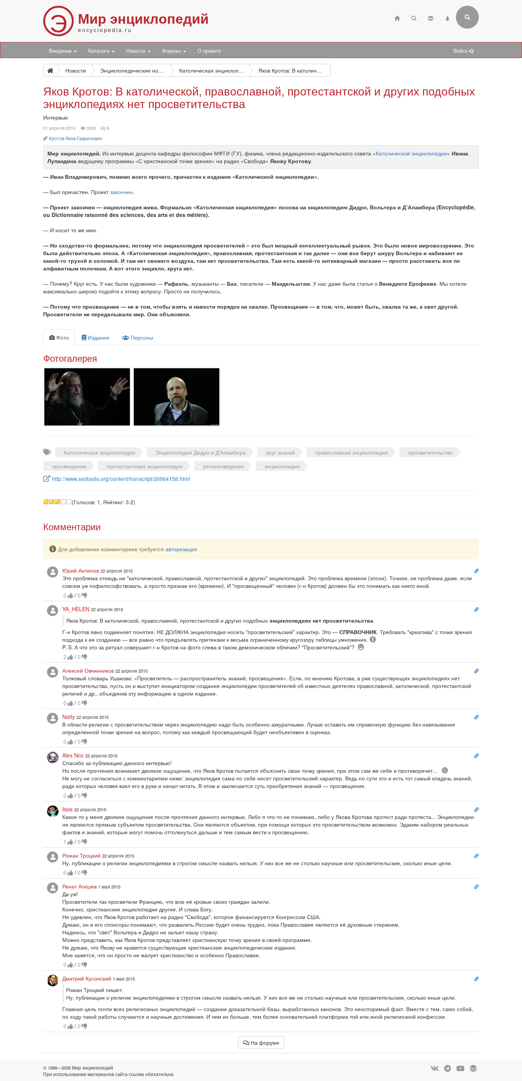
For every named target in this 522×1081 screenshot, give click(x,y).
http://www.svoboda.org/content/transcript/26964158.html (121, 478)
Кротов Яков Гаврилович (75, 138)
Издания (97, 337)
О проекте (209, 50)
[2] (52, 502)
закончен (121, 192)
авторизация (181, 549)
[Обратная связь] (430, 17)
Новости (136, 50)
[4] (63, 502)
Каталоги (99, 50)
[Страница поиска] (413, 17)
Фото (62, 337)
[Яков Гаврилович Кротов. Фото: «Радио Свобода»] (87, 397)
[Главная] (397, 17)
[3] (57, 502)
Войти (461, 50)
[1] (46, 502)
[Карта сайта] (447, 17)
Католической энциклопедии (411, 153)
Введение (61, 50)
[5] (69, 502)
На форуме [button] (264, 1042)
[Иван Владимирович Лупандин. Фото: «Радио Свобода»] (176, 397)
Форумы (172, 50)
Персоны (141, 337)
